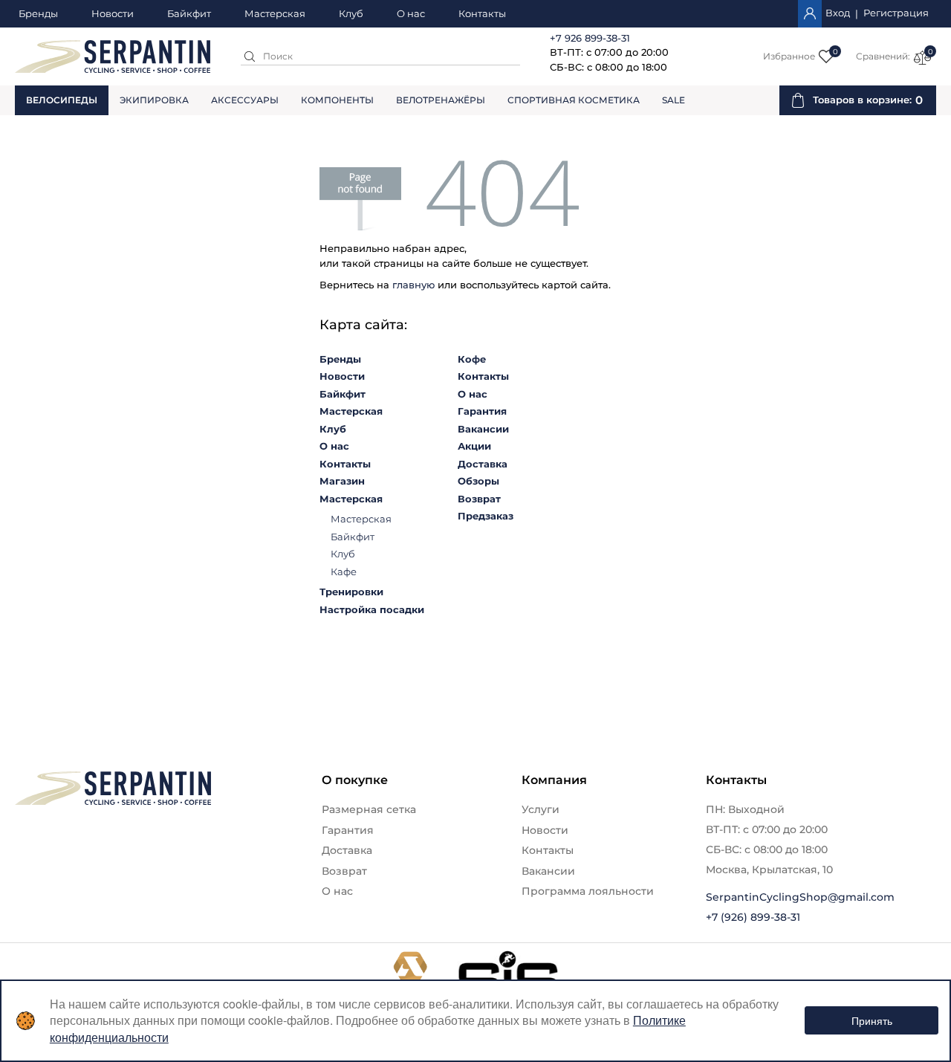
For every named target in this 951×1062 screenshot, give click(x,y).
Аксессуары (245, 100)
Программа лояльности (588, 891)
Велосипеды (61, 100)
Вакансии (483, 429)
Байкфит (189, 14)
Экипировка (154, 100)
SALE (673, 100)
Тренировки (351, 592)
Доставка (482, 464)
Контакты (482, 14)
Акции (474, 446)
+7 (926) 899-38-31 (753, 917)
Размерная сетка (369, 809)
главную (413, 285)
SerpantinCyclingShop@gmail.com (800, 897)
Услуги (540, 809)
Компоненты (337, 100)
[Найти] (250, 56)
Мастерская (274, 14)
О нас (411, 14)
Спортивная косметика (573, 100)
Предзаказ (485, 516)
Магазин (342, 481)
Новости (112, 14)
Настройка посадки (371, 609)
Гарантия (482, 411)
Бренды (38, 14)
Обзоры (478, 481)
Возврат (479, 499)
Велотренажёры (440, 100)
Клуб (351, 14)
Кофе (472, 359)
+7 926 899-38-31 (590, 38)
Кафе (344, 571)
